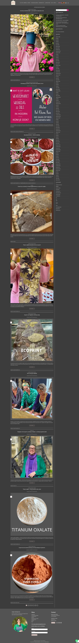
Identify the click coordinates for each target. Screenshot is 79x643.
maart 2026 (57, 44)
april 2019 (57, 108)
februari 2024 (58, 70)
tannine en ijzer (33, 546)
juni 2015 (57, 173)
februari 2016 (58, 160)
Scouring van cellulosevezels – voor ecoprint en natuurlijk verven (32, 10)
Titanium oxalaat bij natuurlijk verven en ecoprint (32, 244)
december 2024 (58, 65)
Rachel (36, 137)
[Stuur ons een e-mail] (59, 622)
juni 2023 (57, 76)
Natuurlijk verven (33, 9)
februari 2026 (58, 46)
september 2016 (58, 149)
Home (22, 2)
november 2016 (58, 146)
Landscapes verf (47, 2)
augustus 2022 (58, 81)
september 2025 (58, 51)
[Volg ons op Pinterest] (61, 622)
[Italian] (63, 2)
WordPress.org (58, 210)
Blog (52, 2)
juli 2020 (57, 98)
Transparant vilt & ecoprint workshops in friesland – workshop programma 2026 (31, 431)
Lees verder (32, 128)
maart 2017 (57, 140)
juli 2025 (57, 54)
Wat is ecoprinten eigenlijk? (32, 373)
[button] (20, 3)
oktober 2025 (58, 49)
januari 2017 (57, 143)
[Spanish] (64, 2)
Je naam (32, 628)
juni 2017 (57, 135)
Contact (54, 2)
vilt (33, 430)
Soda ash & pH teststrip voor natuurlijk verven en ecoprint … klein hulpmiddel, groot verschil (62, 22)
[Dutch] (59, 2)
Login (56, 205)
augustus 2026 (58, 36)
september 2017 (58, 130)
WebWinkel (25, 2)
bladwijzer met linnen (59, 184)
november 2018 (58, 114)
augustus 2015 (58, 170)
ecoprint (29, 9)
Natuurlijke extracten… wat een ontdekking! (32, 134)
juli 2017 (57, 133)
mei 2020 (57, 100)
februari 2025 (58, 62)
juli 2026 (57, 38)
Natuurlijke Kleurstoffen (34, 618)
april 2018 (57, 124)
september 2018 (58, 116)
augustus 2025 (58, 52)
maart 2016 (57, 159)
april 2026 (57, 43)
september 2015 (58, 168)
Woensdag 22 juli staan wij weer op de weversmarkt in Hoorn (32, 83)
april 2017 (57, 138)
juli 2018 (57, 119)
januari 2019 (57, 113)
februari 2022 (58, 89)
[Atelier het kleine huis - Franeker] (14, 3)
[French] (61, 2)
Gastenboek (62, 31)
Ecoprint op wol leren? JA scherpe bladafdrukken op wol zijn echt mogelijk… (32, 186)
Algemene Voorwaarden (37, 640)
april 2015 (57, 176)
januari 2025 (57, 63)
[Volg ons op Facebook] (56, 622)
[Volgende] (37, 605)
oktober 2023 (58, 71)
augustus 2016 (58, 151)
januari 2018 (57, 127)
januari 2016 (57, 162)
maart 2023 (57, 79)
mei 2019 (57, 106)
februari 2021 (58, 95)
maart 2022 (57, 87)
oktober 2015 (58, 167)
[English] (60, 2)
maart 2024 (57, 68)
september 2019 (58, 103)
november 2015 (58, 165)
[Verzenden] (68, 10)
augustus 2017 (58, 132)
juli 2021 (57, 92)
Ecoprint (28, 2)
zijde (56, 200)
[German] (62, 2)
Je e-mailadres (33, 631)
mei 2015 (57, 175)
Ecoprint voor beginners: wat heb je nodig (32, 314)
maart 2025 (57, 60)
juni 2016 (57, 154)
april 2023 (57, 78)
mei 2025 (57, 57)
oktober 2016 (58, 148)
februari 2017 (58, 141)
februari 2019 (58, 111)
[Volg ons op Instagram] (58, 622)
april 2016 (57, 157)
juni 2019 (57, 105)
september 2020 (58, 97)
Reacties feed (58, 208)
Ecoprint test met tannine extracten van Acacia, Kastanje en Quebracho (32, 547)
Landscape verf (31, 82)
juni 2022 (57, 84)
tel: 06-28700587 (53, 616)
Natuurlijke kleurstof (34, 2)
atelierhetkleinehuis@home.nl (55, 615)
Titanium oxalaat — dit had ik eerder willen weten (32, 489)
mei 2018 (57, 122)
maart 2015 (57, 178)
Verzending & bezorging (34, 615)
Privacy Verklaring (42, 640)
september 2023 (58, 73)
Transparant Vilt (41, 2)
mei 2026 (57, 41)
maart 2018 (57, 125)
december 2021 (58, 90)
